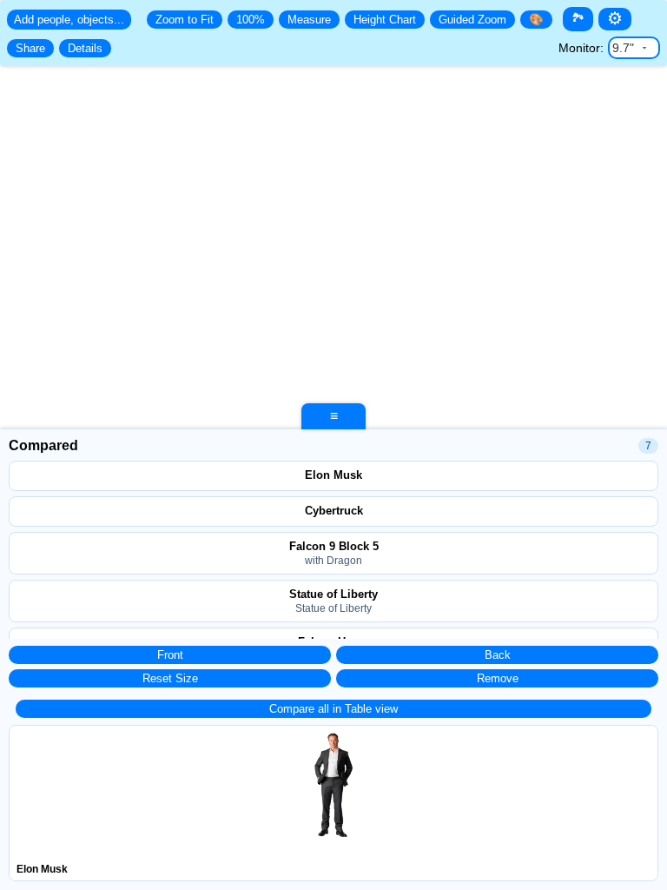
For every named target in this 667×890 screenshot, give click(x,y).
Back (498, 654)
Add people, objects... (69, 19)
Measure (309, 19)
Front (170, 654)
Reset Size (170, 678)
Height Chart (384, 19)
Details (85, 48)
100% (250, 19)
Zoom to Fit (184, 19)
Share (30, 48)
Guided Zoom (472, 19)
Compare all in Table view (333, 708)
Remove (497, 678)
